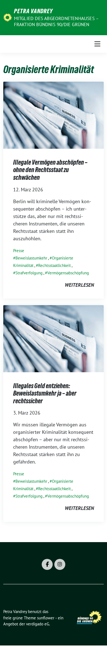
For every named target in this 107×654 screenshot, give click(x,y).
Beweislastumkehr (31, 258)
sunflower (45, 617)
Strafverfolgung (29, 272)
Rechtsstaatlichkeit (54, 265)
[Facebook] (47, 564)
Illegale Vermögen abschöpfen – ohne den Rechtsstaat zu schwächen (50, 170)
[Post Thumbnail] (53, 114)
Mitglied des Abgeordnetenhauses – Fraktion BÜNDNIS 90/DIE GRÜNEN (56, 21)
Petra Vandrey (33, 11)
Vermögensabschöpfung (68, 272)
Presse (18, 250)
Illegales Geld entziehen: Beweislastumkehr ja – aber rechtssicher (45, 393)
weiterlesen (79, 285)
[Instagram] (59, 564)
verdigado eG (37, 624)
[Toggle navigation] (97, 44)
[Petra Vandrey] (7, 17)
